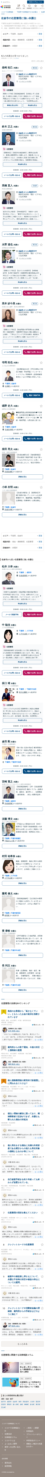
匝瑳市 (3, 1404)
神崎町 (26, 1404)
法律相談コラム (11, 1437)
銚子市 (3, 1402)
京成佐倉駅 (8, 472)
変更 (40, 34)
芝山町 (3, 1407)
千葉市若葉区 (16, 838)
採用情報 (8, 1466)
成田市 (29, 572)
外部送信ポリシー (33, 1440)
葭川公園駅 (23, 692)
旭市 (20, 1402)
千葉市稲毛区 (16, 913)
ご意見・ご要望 (32, 1428)
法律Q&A (8, 1434)
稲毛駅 (7, 915)
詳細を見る (22, 477)
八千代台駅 (23, 634)
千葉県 (7, 384)
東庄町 (38, 1404)
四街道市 (26, 1402)
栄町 (21, 1404)
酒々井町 (16, 1404)
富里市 (38, 1402)
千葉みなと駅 (9, 841)
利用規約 (29, 1431)
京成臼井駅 (9, 430)
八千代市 (30, 631)
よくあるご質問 (11, 1444)
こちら (16, 58)
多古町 (32, 1404)
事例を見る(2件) (12, 105)
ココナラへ (6, 2)
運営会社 (8, 1463)
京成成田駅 (23, 576)
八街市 (32, 1402)
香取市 (9, 1404)
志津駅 (7, 386)
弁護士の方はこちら (35, 2)
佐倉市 (21, 74)
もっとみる (23, 1344)
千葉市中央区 (31, 689)
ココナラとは (10, 1440)
